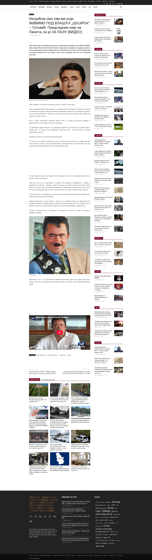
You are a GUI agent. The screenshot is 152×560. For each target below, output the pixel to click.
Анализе (75, 1)
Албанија (102, 502)
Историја (69, 1)
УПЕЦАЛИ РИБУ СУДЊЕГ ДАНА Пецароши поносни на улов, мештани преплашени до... (103, 332)
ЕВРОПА (84, 7)
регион (69, 355)
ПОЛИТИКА (33, 7)
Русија (110, 508)
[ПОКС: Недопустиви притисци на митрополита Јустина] (118, 65)
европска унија (99, 523)
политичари (62, 355)
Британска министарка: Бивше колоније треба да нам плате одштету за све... (103, 207)
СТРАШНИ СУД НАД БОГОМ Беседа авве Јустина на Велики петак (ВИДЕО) (103, 261)
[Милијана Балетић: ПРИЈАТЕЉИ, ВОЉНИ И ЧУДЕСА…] (118, 200)
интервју (111, 523)
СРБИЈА (71, 7)
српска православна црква (102, 540)
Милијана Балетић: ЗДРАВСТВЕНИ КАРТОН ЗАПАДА (101, 297)
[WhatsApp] (43, 39)
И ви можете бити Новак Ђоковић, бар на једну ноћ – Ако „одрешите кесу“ (38, 399)
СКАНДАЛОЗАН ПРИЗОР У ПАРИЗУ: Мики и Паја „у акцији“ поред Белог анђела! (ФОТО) (42, 372)
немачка (112, 531)
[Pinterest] (113, 3)
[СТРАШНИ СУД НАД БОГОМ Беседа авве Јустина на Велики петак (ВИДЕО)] (118, 262)
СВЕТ (90, 7)
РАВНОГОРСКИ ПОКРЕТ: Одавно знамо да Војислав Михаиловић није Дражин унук (103, 73)
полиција (105, 534)
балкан (97, 517)
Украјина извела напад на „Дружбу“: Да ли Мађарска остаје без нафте (101, 117)
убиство (98, 543)
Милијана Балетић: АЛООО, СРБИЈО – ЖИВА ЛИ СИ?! (75, 517)
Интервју (80, 1)
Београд (116, 502)
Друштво (38, 12)
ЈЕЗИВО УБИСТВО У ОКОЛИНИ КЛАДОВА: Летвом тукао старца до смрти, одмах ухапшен (80, 446)
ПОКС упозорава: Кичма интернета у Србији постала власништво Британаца (102, 55)
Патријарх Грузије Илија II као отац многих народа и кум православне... (102, 228)
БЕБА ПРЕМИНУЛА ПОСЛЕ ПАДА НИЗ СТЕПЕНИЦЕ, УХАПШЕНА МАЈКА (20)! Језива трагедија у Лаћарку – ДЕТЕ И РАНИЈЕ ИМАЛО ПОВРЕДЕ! (38, 424)
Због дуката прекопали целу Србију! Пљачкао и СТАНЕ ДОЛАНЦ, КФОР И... (102, 21)
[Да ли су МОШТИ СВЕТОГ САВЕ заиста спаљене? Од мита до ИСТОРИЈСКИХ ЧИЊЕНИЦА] (118, 245)
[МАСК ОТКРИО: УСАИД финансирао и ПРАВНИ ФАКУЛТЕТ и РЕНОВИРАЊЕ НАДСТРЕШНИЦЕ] (59, 458)
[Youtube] (121, 3)
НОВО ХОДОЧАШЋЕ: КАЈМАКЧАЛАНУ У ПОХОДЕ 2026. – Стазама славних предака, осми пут (76, 502)
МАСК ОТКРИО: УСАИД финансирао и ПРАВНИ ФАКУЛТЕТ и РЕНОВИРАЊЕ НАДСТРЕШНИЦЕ (59, 468)
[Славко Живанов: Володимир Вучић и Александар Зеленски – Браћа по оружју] (118, 153)
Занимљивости (91, 1)
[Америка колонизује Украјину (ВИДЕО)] (118, 278)
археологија (117, 514)
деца (97, 520)
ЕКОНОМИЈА (41, 7)
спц (108, 537)
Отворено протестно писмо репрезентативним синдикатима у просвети (80, 468)
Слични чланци (34, 379)
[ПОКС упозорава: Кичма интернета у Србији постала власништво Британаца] (118, 56)
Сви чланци (112, 1)
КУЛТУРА (56, 7)
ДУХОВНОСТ (64, 7)
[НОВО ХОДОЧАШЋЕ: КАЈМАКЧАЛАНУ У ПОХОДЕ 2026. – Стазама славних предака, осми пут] (118, 142)
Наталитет (98, 1)
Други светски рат (100, 505)
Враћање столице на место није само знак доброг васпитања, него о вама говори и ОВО (38, 446)
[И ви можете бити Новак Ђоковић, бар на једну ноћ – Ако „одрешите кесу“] (38, 390)
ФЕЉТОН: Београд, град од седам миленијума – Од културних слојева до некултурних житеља (76, 539)
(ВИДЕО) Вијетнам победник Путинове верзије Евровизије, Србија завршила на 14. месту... (103, 313)
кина (116, 523)
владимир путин (114, 517)
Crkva (97, 502)
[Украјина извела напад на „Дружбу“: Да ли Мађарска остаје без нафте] (118, 117)
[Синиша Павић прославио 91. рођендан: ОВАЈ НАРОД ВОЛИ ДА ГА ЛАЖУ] (118, 40)
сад (104, 537)
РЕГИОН (78, 7)
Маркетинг (105, 1)
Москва (108, 505)
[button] (121, 7)
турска (118, 540)
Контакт (36, 1)
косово (106, 526)
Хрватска (114, 511)
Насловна (31, 12)
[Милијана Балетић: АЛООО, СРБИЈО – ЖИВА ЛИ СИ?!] (118, 163)
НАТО (113, 505)
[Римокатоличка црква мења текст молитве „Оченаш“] (118, 253)
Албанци (108, 502)
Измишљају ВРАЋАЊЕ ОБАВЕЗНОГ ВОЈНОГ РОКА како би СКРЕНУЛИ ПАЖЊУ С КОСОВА (76, 372)
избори (105, 523)
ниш (117, 531)
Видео (64, 1)
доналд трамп (104, 520)
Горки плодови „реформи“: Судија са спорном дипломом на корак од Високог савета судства (59, 399)
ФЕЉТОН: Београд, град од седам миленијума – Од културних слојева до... (102, 189)
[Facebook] (104, 3)
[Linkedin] (110, 3)
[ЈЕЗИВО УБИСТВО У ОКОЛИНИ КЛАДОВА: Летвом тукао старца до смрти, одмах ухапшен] (80, 436)
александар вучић (41, 355)
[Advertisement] (59, 161)
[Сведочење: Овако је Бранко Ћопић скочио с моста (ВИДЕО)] (118, 31)
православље (113, 534)
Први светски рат (101, 508)
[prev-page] (30, 477)
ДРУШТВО (49, 7)
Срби (98, 511)
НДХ (117, 505)
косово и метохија (104, 529)
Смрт (116, 508)
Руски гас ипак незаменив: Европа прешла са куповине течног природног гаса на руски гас (75, 524)
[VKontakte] (118, 3)
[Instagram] (107, 3)
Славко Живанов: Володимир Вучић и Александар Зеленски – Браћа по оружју (103, 153)
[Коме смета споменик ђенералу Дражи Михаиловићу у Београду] (80, 412)
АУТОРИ (95, 7)
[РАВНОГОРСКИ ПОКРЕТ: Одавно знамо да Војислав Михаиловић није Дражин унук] (118, 74)
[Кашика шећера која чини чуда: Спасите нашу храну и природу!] (118, 127)
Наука (85, 1)
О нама (30, 1)
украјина (104, 543)
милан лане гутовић (52, 355)
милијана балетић (102, 531)
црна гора (100, 546)
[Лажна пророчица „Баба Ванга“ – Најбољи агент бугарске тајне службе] (118, 181)
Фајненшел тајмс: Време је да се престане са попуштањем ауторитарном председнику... (103, 323)
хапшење (111, 543)
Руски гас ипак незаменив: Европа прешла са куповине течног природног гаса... (102, 89)
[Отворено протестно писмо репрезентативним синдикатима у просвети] (80, 458)
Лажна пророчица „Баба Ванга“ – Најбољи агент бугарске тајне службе (103, 180)
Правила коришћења (44, 1)
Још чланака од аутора (48, 379)
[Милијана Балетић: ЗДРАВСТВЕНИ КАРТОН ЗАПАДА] (118, 298)
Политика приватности (56, 1)
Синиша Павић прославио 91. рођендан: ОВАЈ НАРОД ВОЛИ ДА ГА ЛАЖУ (102, 39)
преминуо (99, 537)
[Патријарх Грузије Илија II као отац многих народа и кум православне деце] (118, 229)
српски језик (112, 540)
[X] (116, 3)
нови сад (98, 534)
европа (111, 520)
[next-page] (33, 477)
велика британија (104, 517)
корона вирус (99, 526)
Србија (106, 511)
